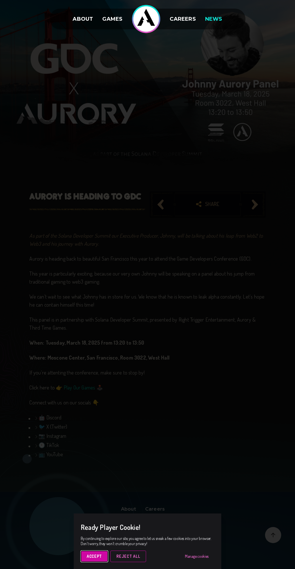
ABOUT (83, 19)
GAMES (112, 19)
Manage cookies (197, 556)
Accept (94, 556)
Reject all (128, 556)
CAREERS (183, 19)
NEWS (213, 19)
